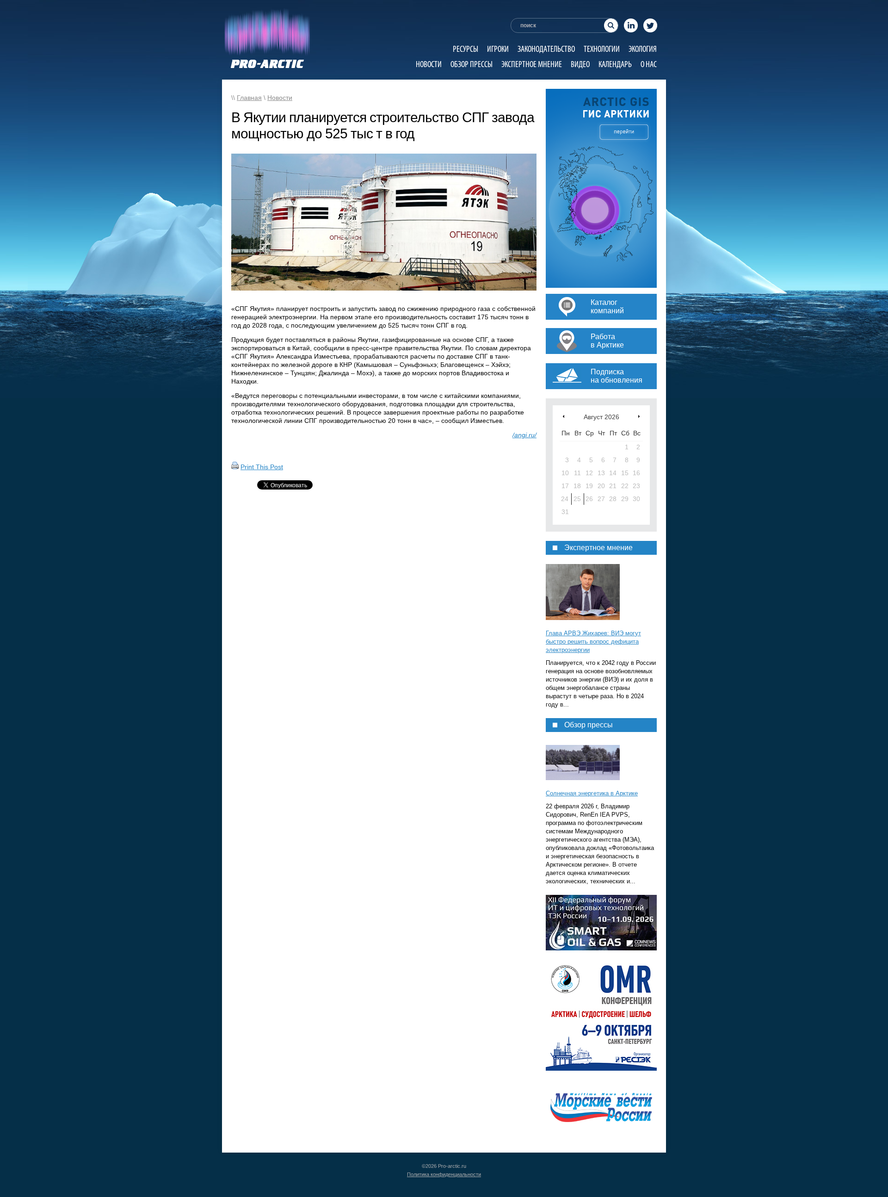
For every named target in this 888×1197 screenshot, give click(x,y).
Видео (580, 64)
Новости (429, 64)
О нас (649, 64)
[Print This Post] (235, 467)
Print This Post (261, 467)
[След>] (639, 416)
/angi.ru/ (524, 435)
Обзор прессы (471, 64)
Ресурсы (465, 48)
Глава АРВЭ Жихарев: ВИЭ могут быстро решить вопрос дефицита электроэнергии (593, 641)
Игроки (498, 48)
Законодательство (546, 48)
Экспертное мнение (531, 64)
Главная (249, 97)
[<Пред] (563, 416)
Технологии (602, 48)
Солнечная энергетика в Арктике (592, 793)
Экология (643, 48)
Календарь (615, 64)
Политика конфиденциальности (444, 1174)
